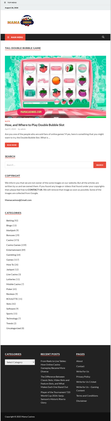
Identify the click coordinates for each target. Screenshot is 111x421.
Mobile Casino (13, 284)
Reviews (10, 294)
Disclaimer (81, 400)
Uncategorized (13, 328)
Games (9, 259)
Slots (7, 121)
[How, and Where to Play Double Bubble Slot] (55, 87)
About (79, 361)
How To (10, 264)
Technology (12, 318)
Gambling (11, 254)
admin (23, 129)
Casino (9, 240)
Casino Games (13, 245)
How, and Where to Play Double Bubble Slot (34, 125)
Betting (10, 220)
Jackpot (10, 269)
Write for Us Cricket (86, 381)
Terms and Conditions (87, 395)
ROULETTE (12, 298)
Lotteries (10, 279)
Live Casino (12, 274)
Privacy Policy (83, 376)
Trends (9, 323)
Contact (80, 366)
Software (10, 308)
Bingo (9, 225)
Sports (9, 313)
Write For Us (82, 371)
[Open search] (103, 37)
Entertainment (13, 249)
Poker (9, 289)
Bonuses (10, 235)
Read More (11, 144)
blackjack (10, 230)
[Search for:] (55, 165)
